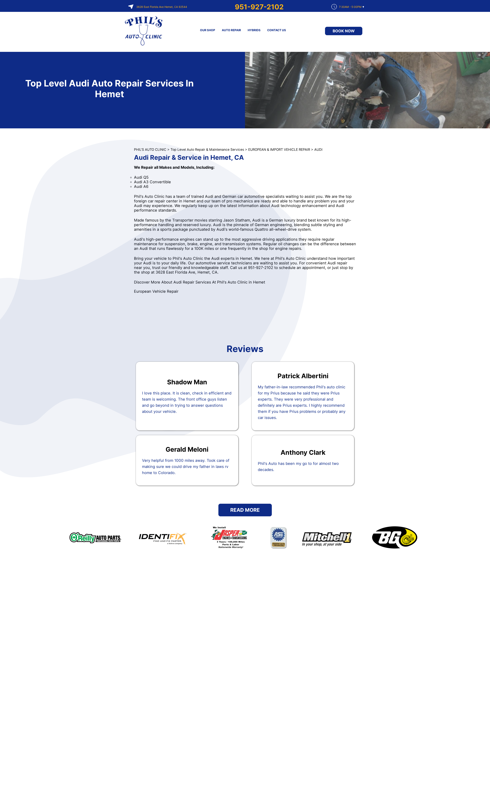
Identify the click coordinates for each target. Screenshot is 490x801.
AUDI (318, 149)
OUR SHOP (207, 30)
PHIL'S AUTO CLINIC (150, 149)
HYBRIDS (254, 30)
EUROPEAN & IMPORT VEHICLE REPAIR (279, 149)
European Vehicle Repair (156, 291)
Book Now (344, 31)
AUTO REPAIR (231, 30)
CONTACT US (276, 30)
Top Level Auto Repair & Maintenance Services (207, 149)
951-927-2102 (259, 7)
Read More (245, 510)
